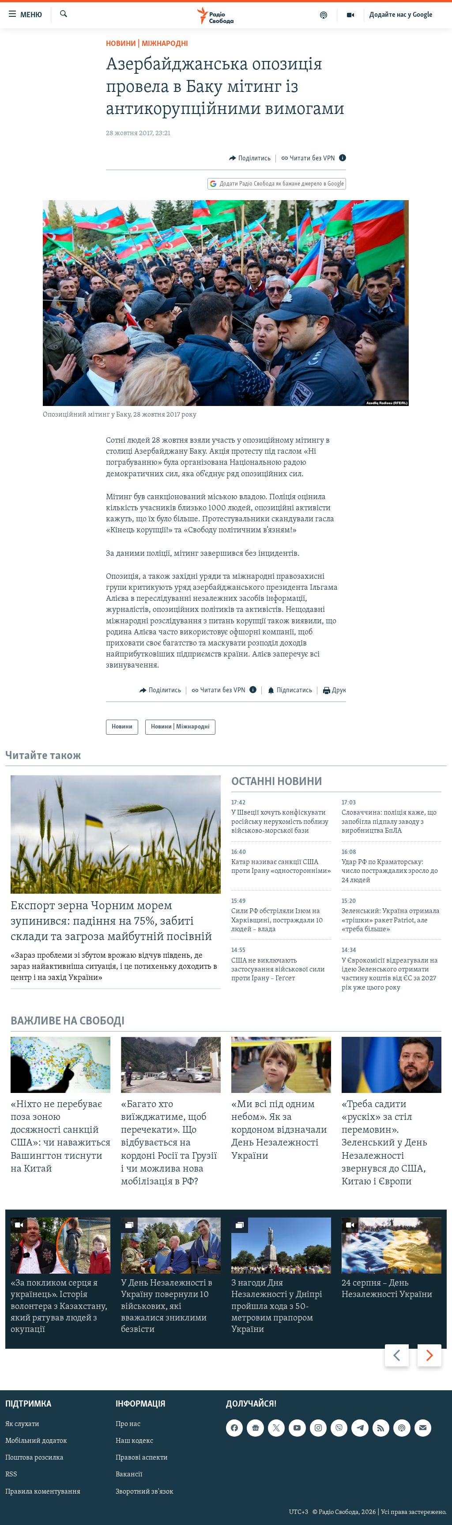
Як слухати (22, 1424)
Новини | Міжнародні (147, 44)
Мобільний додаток (36, 1441)
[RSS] (381, 1428)
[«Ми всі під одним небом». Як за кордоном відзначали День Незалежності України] (281, 1065)
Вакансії (129, 1475)
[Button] (250, 158)
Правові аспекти (142, 1458)
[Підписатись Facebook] (234, 1428)
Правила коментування (42, 1491)
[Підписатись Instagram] (318, 1428)
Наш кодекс (134, 1441)
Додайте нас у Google (401, 15)
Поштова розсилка (34, 1458)
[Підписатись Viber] (339, 1428)
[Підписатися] (422, 1428)
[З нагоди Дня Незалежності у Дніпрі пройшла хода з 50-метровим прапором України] (281, 1246)
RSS (11, 1475)
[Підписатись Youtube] (297, 1428)
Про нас (128, 1424)
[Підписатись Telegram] (359, 1428)
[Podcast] (401, 1428)
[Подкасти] (323, 15)
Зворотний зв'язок (144, 1491)
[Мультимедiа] (350, 15)
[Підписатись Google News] (255, 1428)
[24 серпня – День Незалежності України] (391, 1246)
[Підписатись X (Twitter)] (276, 1428)
